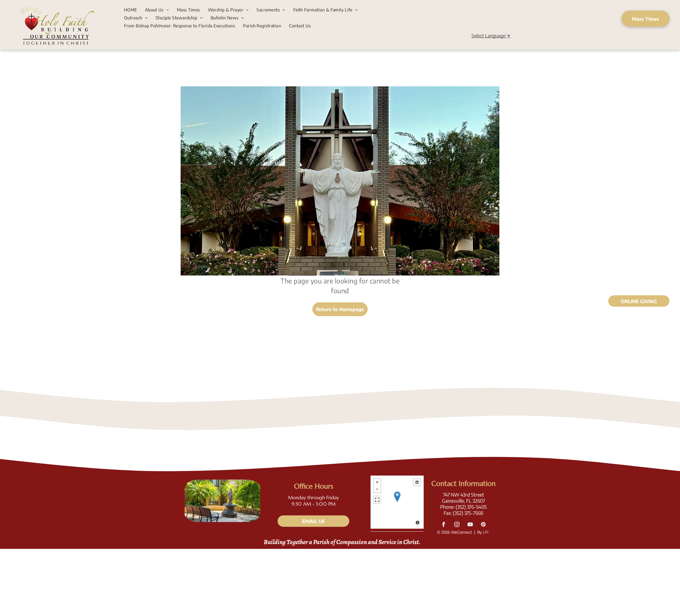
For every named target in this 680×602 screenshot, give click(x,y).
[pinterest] (483, 525)
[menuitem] (130, 10)
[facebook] (444, 525)
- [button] (377, 489)
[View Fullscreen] (377, 499)
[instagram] (457, 525)
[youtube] (470, 525)
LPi (485, 532)
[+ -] (397, 502)
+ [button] (377, 482)
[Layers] (417, 482)
